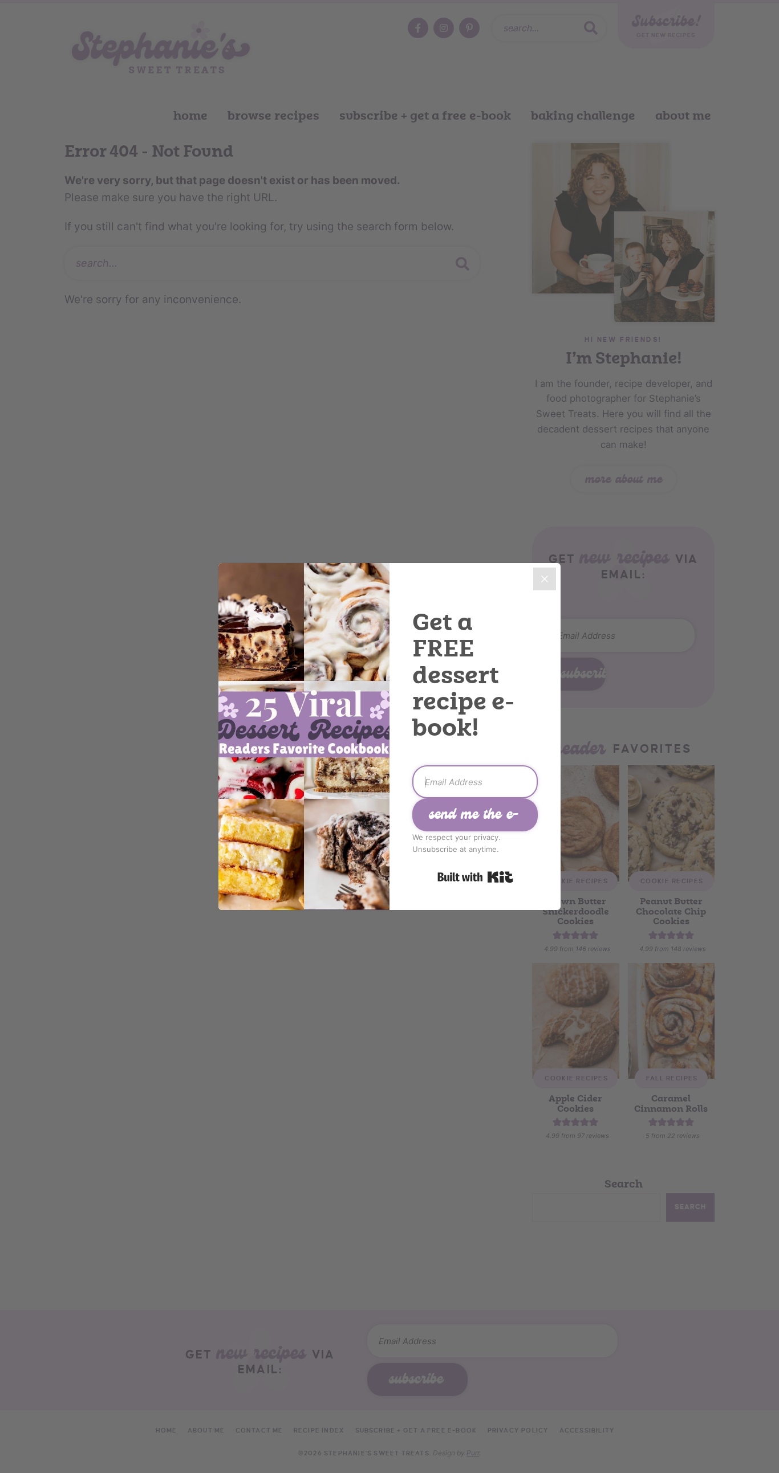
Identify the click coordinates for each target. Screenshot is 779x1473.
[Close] (544, 579)
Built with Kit (475, 877)
